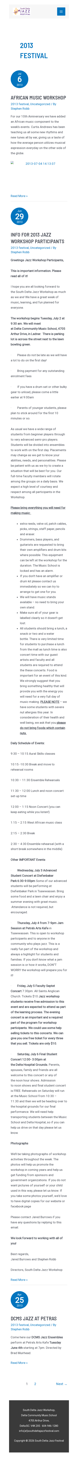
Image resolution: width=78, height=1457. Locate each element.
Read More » (19, 195)
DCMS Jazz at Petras (34, 1318)
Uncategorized (40, 104)
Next (61, 1384)
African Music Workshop (38, 97)
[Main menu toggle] (61, 11)
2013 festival (20, 104)
